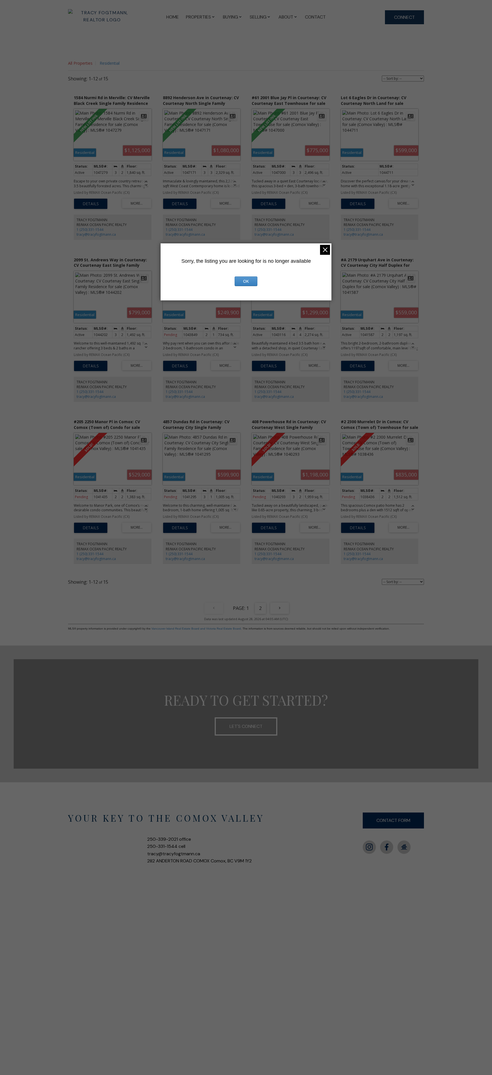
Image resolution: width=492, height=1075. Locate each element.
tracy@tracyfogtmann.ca (96, 234)
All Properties (80, 63)
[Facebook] (386, 847)
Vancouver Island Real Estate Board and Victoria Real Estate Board (196, 628)
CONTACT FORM (393, 820)
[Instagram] (369, 847)
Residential (110, 63)
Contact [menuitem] (315, 17)
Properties (198, 17)
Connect (404, 17)
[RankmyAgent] (404, 847)
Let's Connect (246, 726)
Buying (230, 17)
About (285, 17)
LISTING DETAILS (90, 204)
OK (246, 281)
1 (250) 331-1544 (90, 229)
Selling (258, 17)
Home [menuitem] (172, 17)
